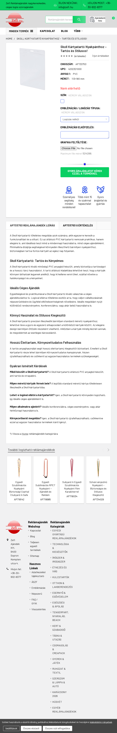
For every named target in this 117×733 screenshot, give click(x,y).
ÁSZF (34, 581)
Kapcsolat (47, 31)
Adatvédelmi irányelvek (101, 722)
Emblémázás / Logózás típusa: (80, 110)
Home (25, 433)
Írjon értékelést (100, 55)
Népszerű (37, 593)
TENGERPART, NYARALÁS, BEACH (60, 616)
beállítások (11, 728)
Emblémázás (38, 587)
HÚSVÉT (57, 701)
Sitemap (34, 555)
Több (77, 31)
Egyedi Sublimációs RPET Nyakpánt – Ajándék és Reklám (45, 488)
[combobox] (65, 19)
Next (108, 450)
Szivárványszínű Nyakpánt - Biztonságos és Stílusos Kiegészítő (98, 488)
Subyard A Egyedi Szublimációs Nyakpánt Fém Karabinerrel (71, 486)
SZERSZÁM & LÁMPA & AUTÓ (58, 682)
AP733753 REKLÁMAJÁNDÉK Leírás (32, 225)
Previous (103, 450)
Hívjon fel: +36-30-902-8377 (16, 573)
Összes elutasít (31, 728)
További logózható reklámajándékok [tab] (31, 449)
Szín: (76, 95)
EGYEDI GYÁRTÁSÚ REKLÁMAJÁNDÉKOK (64, 534)
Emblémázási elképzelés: (77, 127)
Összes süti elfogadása (57, 728)
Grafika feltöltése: (73, 142)
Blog (64, 31)
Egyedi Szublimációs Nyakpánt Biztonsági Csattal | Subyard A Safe (19, 488)
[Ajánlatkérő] (100, 19)
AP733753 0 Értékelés (78, 225)
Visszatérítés (39, 609)
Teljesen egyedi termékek (35, 546)
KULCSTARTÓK (60, 577)
